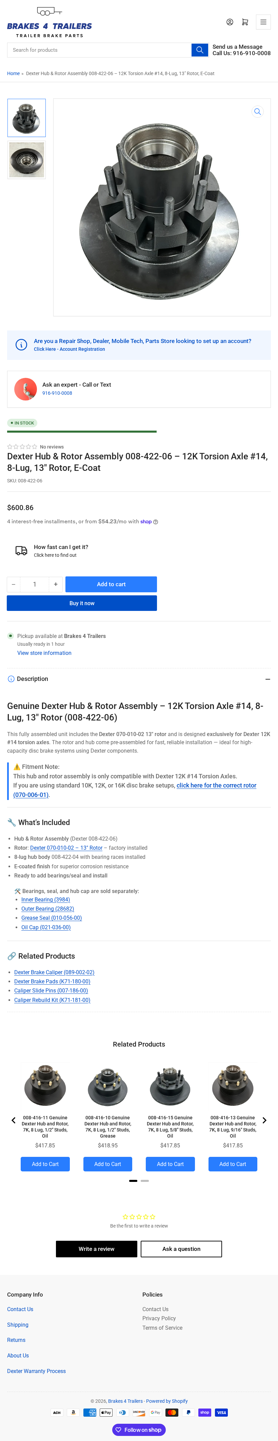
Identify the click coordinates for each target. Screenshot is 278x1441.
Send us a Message (237, 47)
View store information (44, 653)
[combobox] (108, 50)
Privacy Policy (159, 1318)
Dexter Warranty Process (36, 1371)
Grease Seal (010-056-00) (51, 918)
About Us (18, 1355)
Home (13, 73)
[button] (22, 447)
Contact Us (20, 1309)
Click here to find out (55, 555)
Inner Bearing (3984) (45, 899)
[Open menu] (263, 22)
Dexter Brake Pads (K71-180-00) (52, 981)
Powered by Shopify (167, 1401)
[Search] (199, 50)
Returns (16, 1340)
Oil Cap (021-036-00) (46, 927)
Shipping (17, 1325)
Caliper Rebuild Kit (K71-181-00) (52, 1000)
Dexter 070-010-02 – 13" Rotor (66, 848)
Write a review (97, 1249)
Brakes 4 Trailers (125, 1401)
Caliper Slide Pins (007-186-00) (51, 990)
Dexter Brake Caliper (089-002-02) (54, 972)
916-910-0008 (57, 393)
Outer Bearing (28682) (47, 909)
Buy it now (82, 603)
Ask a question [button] (181, 1249)
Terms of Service (162, 1328)
